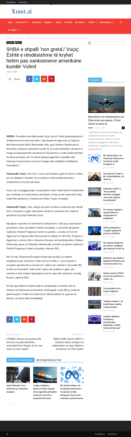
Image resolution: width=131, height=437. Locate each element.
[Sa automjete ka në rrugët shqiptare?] (94, 291)
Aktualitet (21, 22)
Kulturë (79, 22)
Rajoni (47, 22)
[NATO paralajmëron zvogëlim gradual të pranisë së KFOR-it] (94, 230)
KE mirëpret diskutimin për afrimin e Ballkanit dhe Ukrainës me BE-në (113, 246)
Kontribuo (23, 2)
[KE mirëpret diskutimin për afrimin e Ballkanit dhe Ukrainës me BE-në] (94, 245)
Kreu (10, 22)
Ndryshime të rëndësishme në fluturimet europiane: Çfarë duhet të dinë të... (106, 120)
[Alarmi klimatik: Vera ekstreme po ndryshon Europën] (18, 375)
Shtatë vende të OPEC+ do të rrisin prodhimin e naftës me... (113, 276)
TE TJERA (12, 30)
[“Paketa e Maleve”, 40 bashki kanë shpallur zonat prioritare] (94, 304)
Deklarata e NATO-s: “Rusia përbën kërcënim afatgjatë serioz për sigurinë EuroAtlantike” (112, 194)
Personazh (105, 22)
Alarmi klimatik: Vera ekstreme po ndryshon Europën (17, 388)
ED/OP (59, 22)
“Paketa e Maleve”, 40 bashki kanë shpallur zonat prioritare (113, 304)
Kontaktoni (11, 2)
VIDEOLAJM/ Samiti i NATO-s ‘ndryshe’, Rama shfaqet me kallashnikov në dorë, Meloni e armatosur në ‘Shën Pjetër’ (68, 343)
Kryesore (19, 38)
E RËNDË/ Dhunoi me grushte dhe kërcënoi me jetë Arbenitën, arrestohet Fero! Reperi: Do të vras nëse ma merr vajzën (24, 343)
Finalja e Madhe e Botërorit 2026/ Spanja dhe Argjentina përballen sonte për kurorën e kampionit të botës (45, 391)
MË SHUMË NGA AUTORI (48, 360)
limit (90, 127)
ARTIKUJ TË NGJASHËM (20, 360)
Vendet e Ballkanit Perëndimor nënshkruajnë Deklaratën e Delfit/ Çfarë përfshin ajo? (111, 322)
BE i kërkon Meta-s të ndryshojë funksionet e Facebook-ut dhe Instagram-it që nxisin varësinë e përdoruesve (71, 391)
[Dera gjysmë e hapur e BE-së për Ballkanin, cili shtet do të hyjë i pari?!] (94, 176)
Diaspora (36, 22)
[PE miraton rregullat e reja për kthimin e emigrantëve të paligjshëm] (94, 212)
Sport (92, 22)
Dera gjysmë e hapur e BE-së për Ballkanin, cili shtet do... (113, 176)
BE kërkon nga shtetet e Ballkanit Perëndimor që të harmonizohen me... (113, 261)
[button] (121, 22)
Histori (68, 22)
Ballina (9, 38)
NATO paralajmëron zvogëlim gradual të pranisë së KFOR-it (112, 231)
